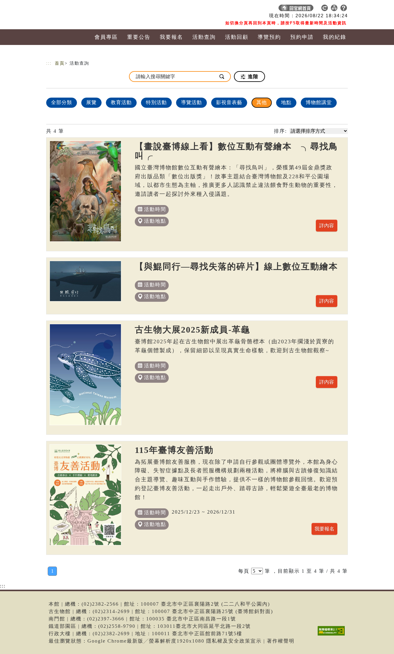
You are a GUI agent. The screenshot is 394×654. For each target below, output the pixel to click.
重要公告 (139, 37)
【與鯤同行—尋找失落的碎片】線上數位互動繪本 (236, 266)
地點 (286, 102)
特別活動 (156, 102)
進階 (252, 76)
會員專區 (106, 37)
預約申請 (302, 37)
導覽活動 (191, 102)
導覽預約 (269, 37)
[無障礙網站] (333, 635)
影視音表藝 (229, 102)
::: (49, 63)
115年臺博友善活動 (174, 450)
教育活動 (121, 102)
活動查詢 (204, 37)
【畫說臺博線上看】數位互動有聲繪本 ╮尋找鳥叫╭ (236, 151)
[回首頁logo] (89, 9)
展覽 (91, 102)
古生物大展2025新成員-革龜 (192, 329)
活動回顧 (236, 37)
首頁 (60, 63)
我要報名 (171, 37)
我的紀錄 (334, 37)
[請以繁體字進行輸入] (222, 76)
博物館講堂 (319, 102)
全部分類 (61, 102)
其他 (261, 102)
